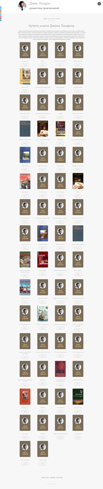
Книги (47, 477)
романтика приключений (44, 8)
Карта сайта (59, 477)
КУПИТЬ (25, 65)
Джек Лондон (40, 3)
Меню (99, 3)
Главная (43, 477)
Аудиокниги (52, 477)
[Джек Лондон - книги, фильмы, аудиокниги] (22, 5)
